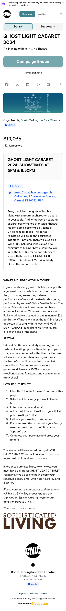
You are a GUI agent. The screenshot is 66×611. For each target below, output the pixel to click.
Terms (44, 593)
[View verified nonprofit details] (10, 124)
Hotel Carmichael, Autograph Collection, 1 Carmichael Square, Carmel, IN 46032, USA (35, 196)
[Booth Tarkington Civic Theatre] (7, 14)
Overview (27, 14)
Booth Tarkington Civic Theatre (40, 120)
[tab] (18, 27)
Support (23, 593)
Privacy (34, 593)
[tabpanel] (33, 282)
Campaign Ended (33, 61)
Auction (42, 14)
